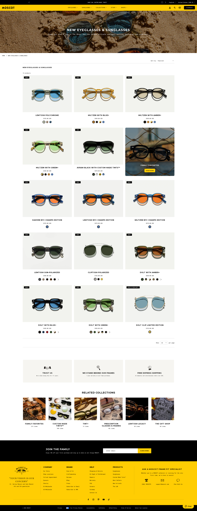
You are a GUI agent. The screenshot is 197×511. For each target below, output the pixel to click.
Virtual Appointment (50, 477)
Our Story (46, 471)
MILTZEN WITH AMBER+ (149, 115)
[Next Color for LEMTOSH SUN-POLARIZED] (58, 279)
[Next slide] (165, 2)
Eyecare (45, 480)
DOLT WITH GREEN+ (98, 325)
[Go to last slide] (29, 2)
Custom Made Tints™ (119, 477)
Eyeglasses (116, 471)
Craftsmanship (71, 474)
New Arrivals (117, 483)
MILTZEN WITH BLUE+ (98, 115)
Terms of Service (126, 508)
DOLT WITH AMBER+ (150, 272)
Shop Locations (48, 474)
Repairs (92, 477)
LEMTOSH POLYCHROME (47, 115)
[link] (47, 93)
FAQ (91, 483)
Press (68, 483)
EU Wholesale (47, 486)
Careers (92, 486)
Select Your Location (141, 508)
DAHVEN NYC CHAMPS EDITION (47, 220)
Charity (45, 483)
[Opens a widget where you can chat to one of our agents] (188, 506)
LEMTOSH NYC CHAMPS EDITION (98, 220)
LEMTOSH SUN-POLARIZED (47, 272)
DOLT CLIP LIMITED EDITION (150, 325)
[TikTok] (109, 499)
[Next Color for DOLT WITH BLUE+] (58, 332)
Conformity (102, 508)
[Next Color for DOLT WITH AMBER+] (161, 279)
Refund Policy (113, 508)
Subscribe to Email (72, 486)
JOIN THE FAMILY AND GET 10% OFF (97, 2)
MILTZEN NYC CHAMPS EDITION (150, 220)
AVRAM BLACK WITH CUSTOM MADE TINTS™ (98, 168)
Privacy (60, 508)
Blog (67, 480)
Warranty (92, 480)
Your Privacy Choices (76, 508)
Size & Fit (70, 471)
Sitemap (92, 489)
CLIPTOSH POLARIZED (98, 272)
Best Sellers (117, 480)
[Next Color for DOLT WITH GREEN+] (110, 332)
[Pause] (162, 2)
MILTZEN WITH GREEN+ (47, 168)
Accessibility (91, 508)
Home (3, 55)
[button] (174, 8)
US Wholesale (47, 489)
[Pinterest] (98, 499)
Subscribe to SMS (72, 489)
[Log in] (170, 8)
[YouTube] (103, 499)
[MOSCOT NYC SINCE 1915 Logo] (8, 8)
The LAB (115, 486)
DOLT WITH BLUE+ (47, 325)
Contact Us (93, 492)
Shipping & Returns (96, 471)
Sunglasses (116, 474)
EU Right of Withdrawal (97, 474)
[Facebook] (88, 499)
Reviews (69, 477)
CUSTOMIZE (189, 7)
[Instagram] (93, 499)
